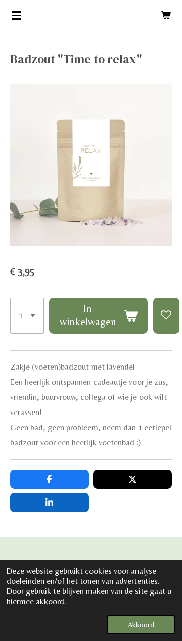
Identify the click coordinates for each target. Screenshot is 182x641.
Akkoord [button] (141, 624)
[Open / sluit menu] (16, 15)
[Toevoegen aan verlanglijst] (166, 316)
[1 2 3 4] (27, 316)
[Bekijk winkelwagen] (166, 15)
